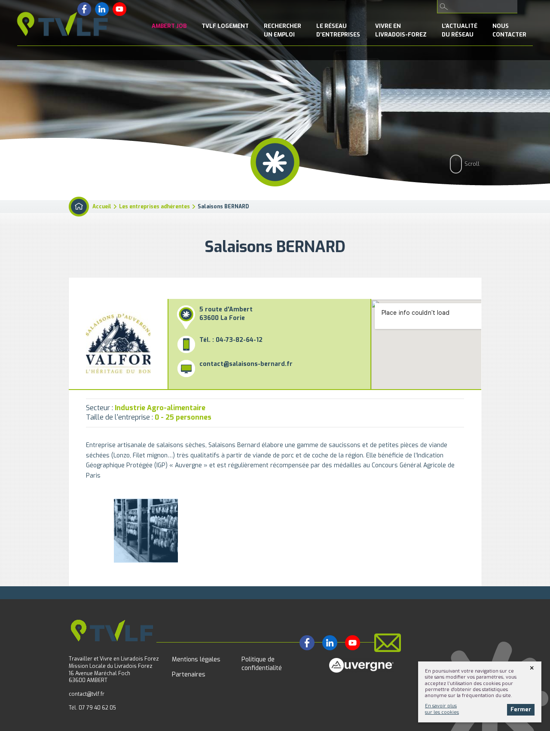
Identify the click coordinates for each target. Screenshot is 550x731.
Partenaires (188, 674)
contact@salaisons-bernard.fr (246, 364)
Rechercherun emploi (282, 30)
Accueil (101, 206)
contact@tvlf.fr (86, 694)
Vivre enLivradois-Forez (401, 30)
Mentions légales (196, 659)
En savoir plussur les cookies (442, 709)
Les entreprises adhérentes (154, 206)
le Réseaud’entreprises (338, 30)
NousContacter (509, 30)
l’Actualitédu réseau (459, 30)
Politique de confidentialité (261, 663)
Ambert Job (169, 26)
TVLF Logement (225, 26)
